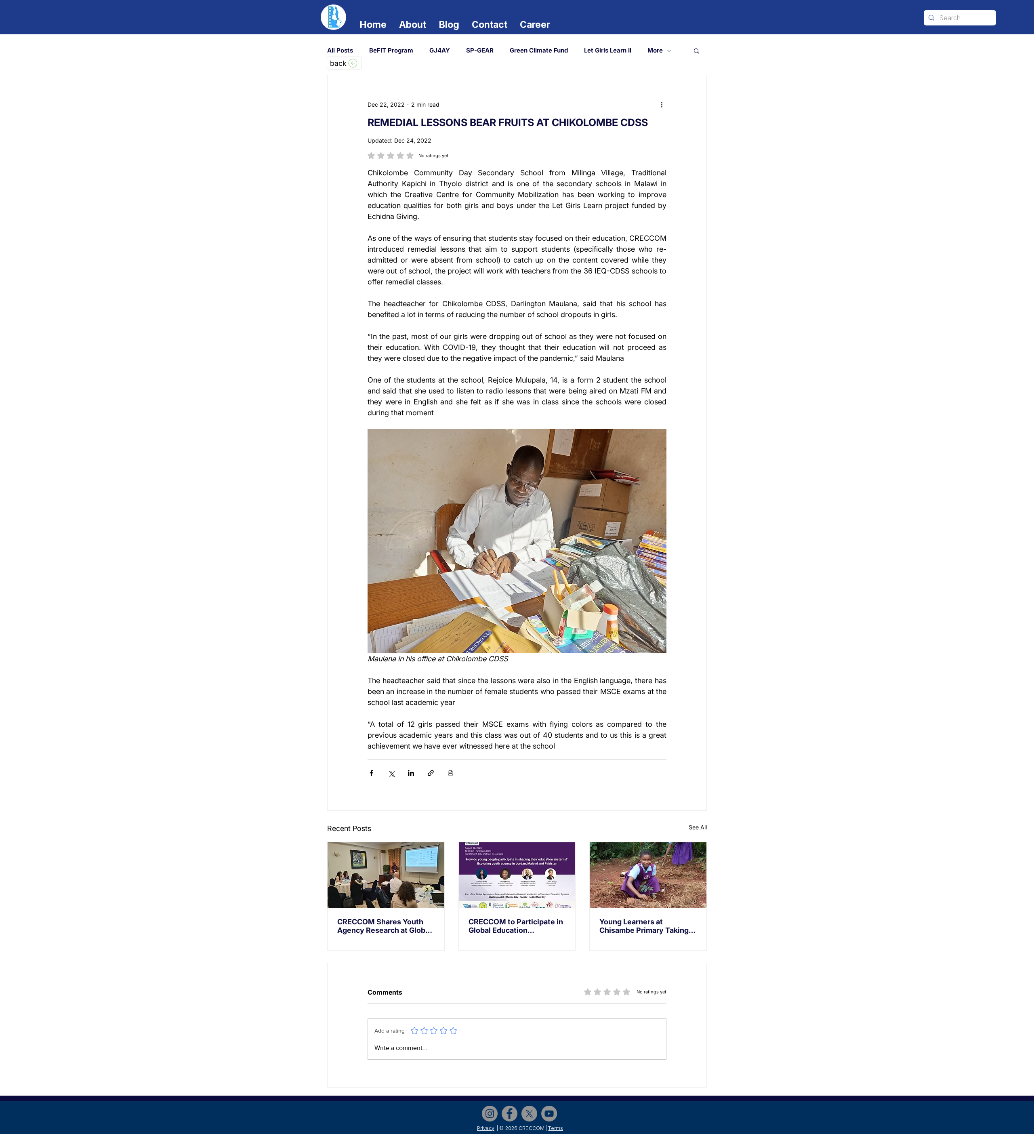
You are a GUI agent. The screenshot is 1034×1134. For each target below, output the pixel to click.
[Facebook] (509, 1113)
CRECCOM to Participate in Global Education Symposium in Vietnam (516, 925)
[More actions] (661, 104)
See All (698, 827)
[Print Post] (450, 773)
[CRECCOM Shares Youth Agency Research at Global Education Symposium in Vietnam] (386, 875)
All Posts (340, 50)
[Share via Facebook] (371, 773)
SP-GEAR (480, 50)
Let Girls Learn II (607, 50)
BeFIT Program (391, 50)
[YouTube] (549, 1113)
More (655, 50)
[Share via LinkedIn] (411, 773)
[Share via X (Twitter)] (391, 773)
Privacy (485, 1128)
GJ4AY (439, 50)
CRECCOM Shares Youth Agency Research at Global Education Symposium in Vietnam (384, 925)
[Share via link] (431, 773)
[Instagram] (490, 1113)
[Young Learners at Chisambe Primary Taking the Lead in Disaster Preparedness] (648, 875)
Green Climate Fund (539, 50)
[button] (696, 50)
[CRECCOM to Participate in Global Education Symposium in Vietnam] (517, 875)
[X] (529, 1113)
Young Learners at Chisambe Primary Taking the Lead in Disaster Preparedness (644, 925)
